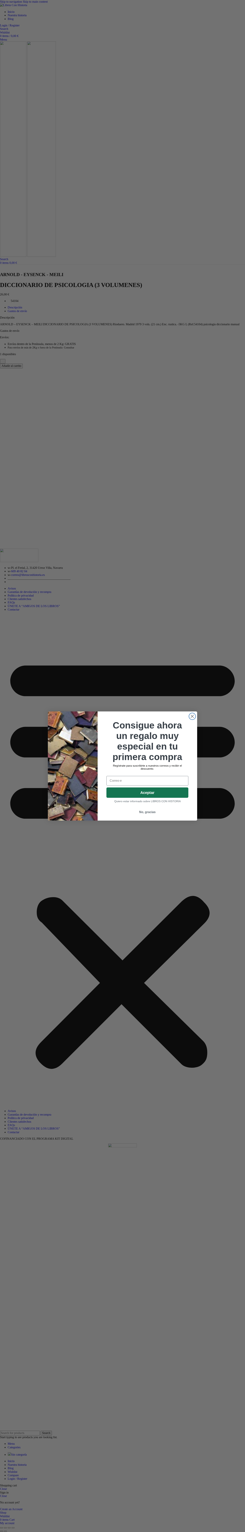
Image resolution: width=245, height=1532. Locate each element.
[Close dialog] (192, 716)
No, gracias (147, 812)
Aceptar (147, 793)
